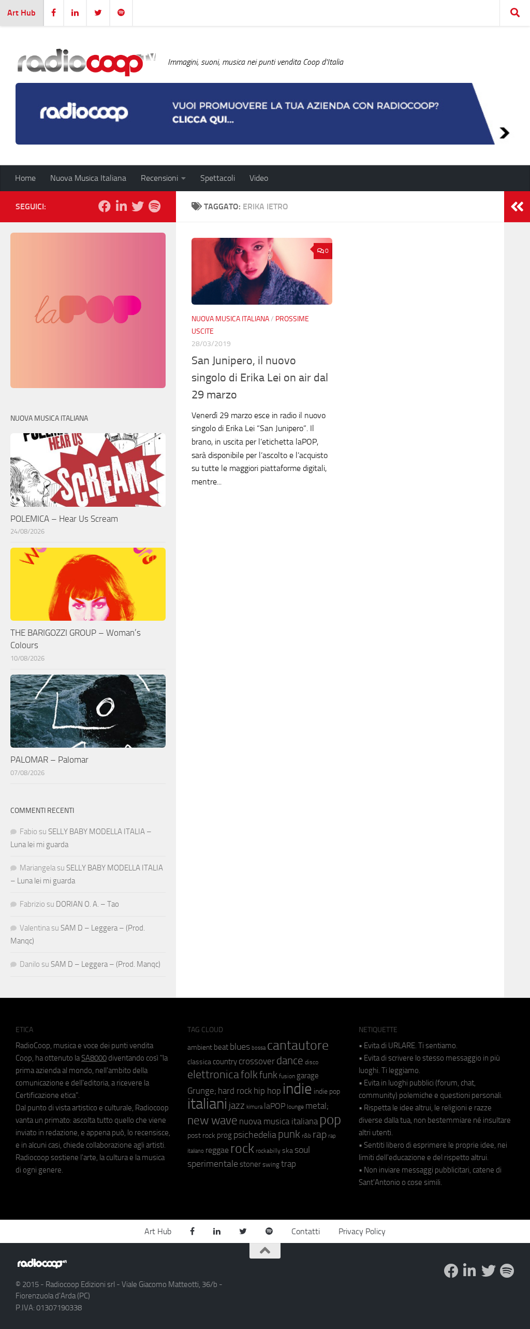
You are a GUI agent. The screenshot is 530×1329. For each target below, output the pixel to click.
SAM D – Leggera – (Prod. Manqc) (105, 964)
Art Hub (21, 13)
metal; (317, 1106)
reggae (217, 1150)
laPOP (274, 1106)
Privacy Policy (362, 1231)
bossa (259, 1048)
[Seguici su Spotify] (154, 206)
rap (320, 1134)
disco (311, 1062)
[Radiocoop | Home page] (86, 62)
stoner (250, 1164)
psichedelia (254, 1134)
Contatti (305, 1231)
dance (289, 1060)
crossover (257, 1061)
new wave (212, 1120)
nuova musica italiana (278, 1121)
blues (240, 1046)
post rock (201, 1135)
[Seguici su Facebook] (104, 206)
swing (270, 1164)
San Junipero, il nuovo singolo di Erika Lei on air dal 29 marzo (260, 378)
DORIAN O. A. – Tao (87, 904)
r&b (306, 1135)
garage (308, 1075)
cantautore (298, 1045)
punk (289, 1134)
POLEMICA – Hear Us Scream (64, 518)
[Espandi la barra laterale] (517, 206)
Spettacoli (217, 178)
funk (268, 1075)
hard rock (235, 1091)
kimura (254, 1107)
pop (330, 1119)
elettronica (213, 1074)
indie (297, 1088)
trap (288, 1164)
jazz (237, 1105)
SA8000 (94, 1058)
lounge (295, 1106)
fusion (287, 1076)
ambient (199, 1047)
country (225, 1061)
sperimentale (212, 1163)
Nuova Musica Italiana (88, 178)
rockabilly (268, 1150)
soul (302, 1149)
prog (224, 1135)
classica (199, 1062)
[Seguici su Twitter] (137, 206)
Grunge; (201, 1091)
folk (249, 1074)
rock (242, 1148)
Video (258, 178)
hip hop (267, 1090)
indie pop (327, 1091)
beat (221, 1047)
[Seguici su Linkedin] (121, 206)
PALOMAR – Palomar (49, 759)
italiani (207, 1104)
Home (25, 178)
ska (287, 1150)
